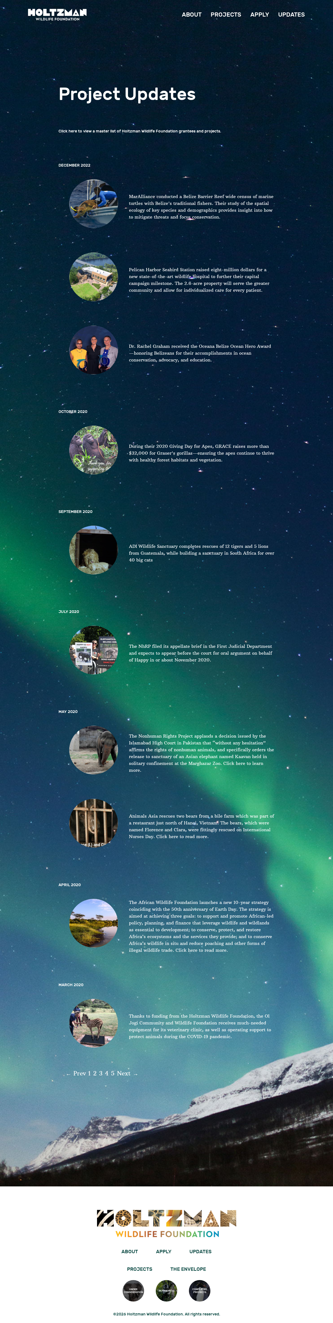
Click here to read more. (182, 836)
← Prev (76, 1073)
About (192, 14)
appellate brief (186, 646)
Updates (291, 14)
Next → (127, 1073)
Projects (226, 14)
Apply (259, 14)
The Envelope (188, 1269)
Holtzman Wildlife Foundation (57, 14)
